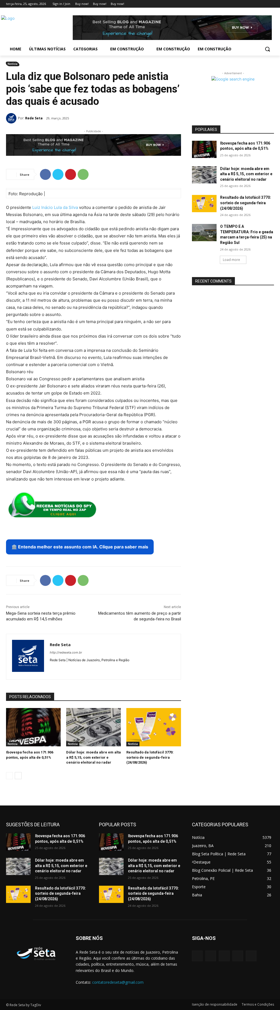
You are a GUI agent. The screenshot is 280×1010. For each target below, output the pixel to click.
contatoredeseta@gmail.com (118, 982)
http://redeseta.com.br (66, 652)
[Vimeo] (263, 4)
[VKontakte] (251, 956)
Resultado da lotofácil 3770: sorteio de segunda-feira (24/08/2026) (150, 757)
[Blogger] (197, 956)
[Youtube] (271, 4)
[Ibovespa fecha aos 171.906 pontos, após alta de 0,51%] (33, 727)
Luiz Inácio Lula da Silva (55, 207)
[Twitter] (256, 4)
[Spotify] (61, 669)
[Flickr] (224, 956)
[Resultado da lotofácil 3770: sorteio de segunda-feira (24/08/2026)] (153, 727)
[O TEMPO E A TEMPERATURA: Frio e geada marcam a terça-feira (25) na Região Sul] (204, 232)
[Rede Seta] (12, 118)
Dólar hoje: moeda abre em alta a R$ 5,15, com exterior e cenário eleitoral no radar (93, 757)
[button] (267, 49)
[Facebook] (240, 4)
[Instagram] (248, 4)
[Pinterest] (70, 174)
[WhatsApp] (83, 174)
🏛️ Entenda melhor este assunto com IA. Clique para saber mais (79, 546)
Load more (231, 259)
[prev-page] (9, 775)
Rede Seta (34, 118)
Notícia (13, 64)
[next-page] (18, 775)
